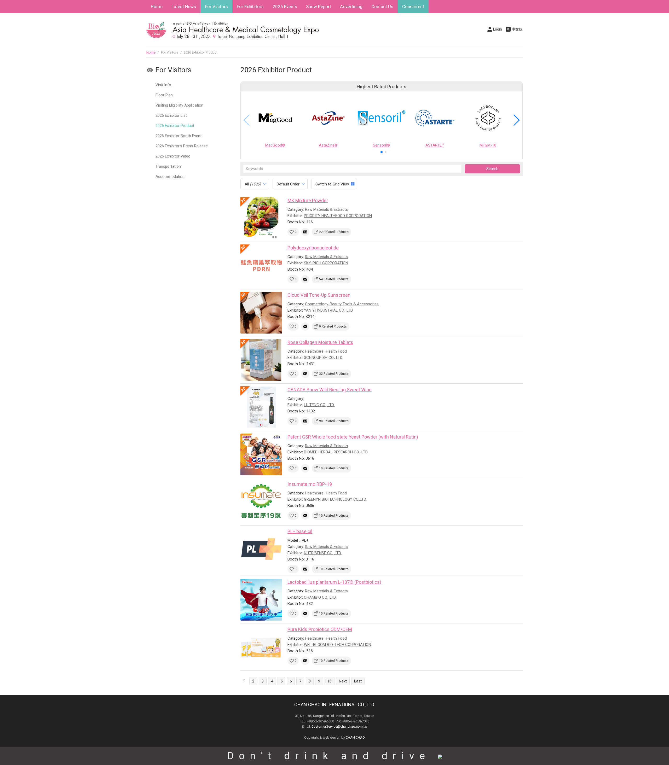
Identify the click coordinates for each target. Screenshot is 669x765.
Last (358, 681)
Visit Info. (163, 85)
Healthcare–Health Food (326, 351)
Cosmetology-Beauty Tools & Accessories (342, 304)
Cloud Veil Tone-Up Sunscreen (318, 295)
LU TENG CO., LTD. (319, 404)
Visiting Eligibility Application (179, 105)
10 (329, 681)
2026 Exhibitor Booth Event (178, 135)
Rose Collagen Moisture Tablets (320, 342)
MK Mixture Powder (307, 200)
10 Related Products (334, 468)
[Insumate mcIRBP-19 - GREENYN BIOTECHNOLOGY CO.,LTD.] (261, 502)
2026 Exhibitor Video (173, 156)
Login (497, 29)
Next (343, 681)
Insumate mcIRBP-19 (309, 484)
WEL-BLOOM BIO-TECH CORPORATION (337, 644)
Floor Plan (164, 95)
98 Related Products (334, 421)
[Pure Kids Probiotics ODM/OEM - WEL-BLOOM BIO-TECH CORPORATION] (261, 647)
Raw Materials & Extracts (326, 209)
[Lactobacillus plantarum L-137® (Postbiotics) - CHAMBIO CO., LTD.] (261, 600)
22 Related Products (334, 232)
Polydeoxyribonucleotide (313, 247)
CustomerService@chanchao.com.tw (339, 726)
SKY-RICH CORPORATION (326, 263)
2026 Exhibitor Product (174, 125)
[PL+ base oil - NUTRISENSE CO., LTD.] (261, 549)
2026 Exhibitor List (171, 115)
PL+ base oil (299, 531)
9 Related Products (333, 326)
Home (157, 6)
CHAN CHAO (355, 737)
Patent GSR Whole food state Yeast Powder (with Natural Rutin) (352, 437)
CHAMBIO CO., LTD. (320, 597)
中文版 (517, 29)
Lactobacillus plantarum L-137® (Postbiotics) (334, 582)
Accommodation (169, 176)
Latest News (183, 6)
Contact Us (382, 6)
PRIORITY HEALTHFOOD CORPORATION (338, 215)
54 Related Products (334, 279)
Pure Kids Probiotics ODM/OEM (319, 629)
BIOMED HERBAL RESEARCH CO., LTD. (336, 452)
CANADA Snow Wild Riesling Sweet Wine (329, 389)
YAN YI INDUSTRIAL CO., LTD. (328, 310)
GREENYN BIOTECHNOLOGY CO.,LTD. (335, 499)
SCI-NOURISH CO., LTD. (323, 357)
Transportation (168, 166)
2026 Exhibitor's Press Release (181, 146)
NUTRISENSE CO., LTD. (323, 553)
